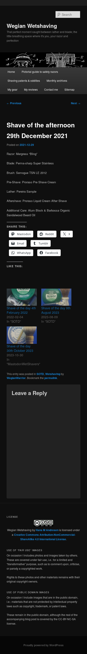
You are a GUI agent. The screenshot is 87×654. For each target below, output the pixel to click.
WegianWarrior (16, 378)
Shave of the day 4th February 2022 (21, 310)
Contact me (51, 89)
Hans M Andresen (47, 530)
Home (11, 71)
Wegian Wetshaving (32, 25)
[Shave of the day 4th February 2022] (22, 297)
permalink (50, 378)
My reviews (31, 89)
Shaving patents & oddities (24, 80)
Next (75, 103)
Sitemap (69, 89)
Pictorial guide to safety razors (40, 71)
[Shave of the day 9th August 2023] (56, 297)
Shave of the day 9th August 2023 (55, 310)
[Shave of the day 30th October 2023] (22, 335)
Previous (14, 103)
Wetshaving (52, 374)
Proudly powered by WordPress (43, 645)
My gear (12, 89)
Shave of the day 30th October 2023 (20, 348)
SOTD (40, 374)
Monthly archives (57, 80)
